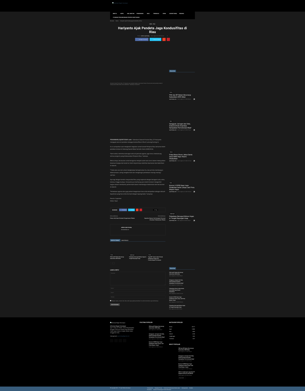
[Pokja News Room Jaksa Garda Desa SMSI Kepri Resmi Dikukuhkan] (182, 143)
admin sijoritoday (145, 35)
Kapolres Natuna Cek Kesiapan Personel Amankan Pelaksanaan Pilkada (154, 219)
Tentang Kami (150, 388)
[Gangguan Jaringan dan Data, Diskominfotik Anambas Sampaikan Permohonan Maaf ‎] (182, 112)
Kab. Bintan (130, 13)
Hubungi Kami (185, 388)
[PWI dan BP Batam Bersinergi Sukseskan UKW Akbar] (118, 250)
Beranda (112, 21)
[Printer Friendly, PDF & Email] (114, 205)
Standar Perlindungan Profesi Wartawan (126, 17)
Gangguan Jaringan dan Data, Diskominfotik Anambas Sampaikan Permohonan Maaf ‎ (180, 126)
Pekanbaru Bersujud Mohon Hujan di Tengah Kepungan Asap (181, 217)
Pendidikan (140, 13)
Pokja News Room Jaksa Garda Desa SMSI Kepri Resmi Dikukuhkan (180, 157)
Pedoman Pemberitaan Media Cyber (172, 388)
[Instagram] (116, 340)
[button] (193, 15)
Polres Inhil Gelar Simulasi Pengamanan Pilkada (122, 218)
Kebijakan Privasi (158, 388)
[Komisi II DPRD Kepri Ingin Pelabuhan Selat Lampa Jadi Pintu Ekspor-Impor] (182, 174)
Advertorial (173, 13)
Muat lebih (181, 378)
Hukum (171, 152)
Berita (115, 13)
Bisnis (171, 182)
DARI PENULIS (124, 240)
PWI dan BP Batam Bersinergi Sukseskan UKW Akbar (180, 96)
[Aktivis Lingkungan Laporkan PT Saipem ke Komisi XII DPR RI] (173, 374)
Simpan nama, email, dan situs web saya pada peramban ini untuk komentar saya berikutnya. (135, 300)
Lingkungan (132, 254)
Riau (148, 13)
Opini (164, 13)
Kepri (122, 13)
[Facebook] (111, 340)
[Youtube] (124, 340)
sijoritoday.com (172, 99)
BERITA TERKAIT (115, 240)
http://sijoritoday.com (125, 229)
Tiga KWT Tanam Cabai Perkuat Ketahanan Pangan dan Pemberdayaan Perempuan (155, 258)
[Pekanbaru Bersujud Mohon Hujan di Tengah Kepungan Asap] (137, 250)
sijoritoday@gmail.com (123, 336)
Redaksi (181, 13)
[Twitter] (120, 340)
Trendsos (156, 13)
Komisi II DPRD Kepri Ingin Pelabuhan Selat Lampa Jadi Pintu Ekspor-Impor (181, 187)
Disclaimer (149, 389)
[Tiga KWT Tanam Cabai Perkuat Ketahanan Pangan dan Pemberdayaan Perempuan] (156, 250)
